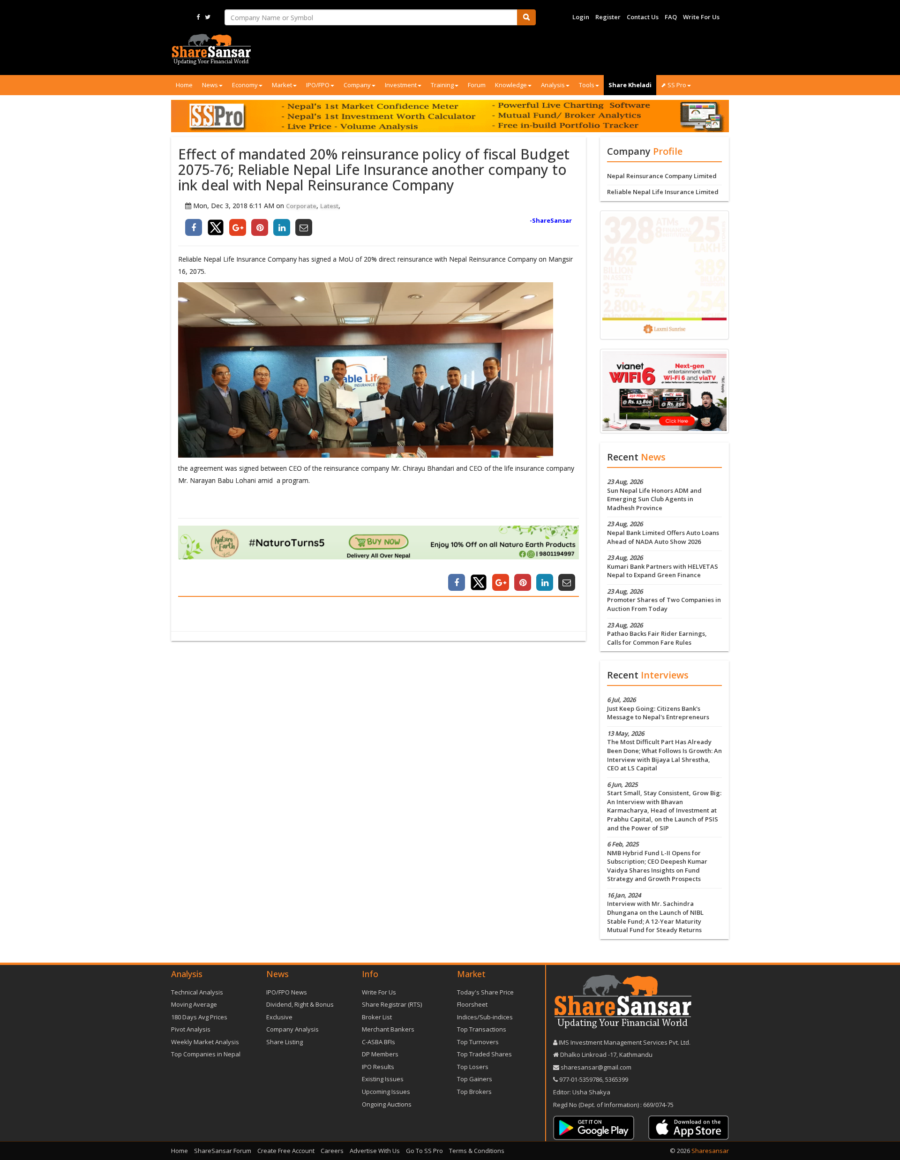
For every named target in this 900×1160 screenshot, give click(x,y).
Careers (332, 1150)
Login (580, 17)
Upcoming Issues (386, 1091)
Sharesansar (710, 1150)
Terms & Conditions (476, 1150)
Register (608, 17)
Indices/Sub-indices (485, 1017)
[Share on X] (215, 227)
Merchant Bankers (388, 1029)
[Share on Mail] (303, 227)
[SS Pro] (450, 116)
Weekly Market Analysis (205, 1042)
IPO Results (378, 1066)
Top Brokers (474, 1091)
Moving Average (194, 1004)
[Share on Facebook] (193, 227)
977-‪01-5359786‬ (580, 1079)
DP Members (380, 1054)
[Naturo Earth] (378, 543)
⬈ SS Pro (673, 85)
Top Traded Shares (484, 1054)
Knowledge (511, 85)
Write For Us (701, 17)
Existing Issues (383, 1079)
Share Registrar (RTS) (392, 1004)
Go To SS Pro (424, 1150)
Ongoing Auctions (387, 1104)
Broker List (377, 1017)
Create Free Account (286, 1150)
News (210, 85)
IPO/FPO (318, 85)
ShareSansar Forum (222, 1150)
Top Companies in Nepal (205, 1054)
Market (282, 85)
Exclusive (279, 1017)
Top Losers (472, 1066)
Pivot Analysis (190, 1029)
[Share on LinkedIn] (281, 227)
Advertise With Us (375, 1150)
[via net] (664, 390)
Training (442, 85)
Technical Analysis (197, 992)
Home (184, 85)
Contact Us (643, 17)
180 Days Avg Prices (199, 1017)
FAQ (671, 17)
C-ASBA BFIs (378, 1042)
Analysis (553, 85)
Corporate (301, 206)
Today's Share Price (485, 992)
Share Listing (284, 1042)
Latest (329, 206)
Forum (477, 85)
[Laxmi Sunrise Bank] (664, 274)
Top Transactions (481, 1029)
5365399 (616, 1079)
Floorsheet (472, 1004)
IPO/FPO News (286, 992)
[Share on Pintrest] (259, 227)
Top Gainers (474, 1079)
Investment (401, 85)
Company (357, 85)
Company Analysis (292, 1029)
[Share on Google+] (237, 227)
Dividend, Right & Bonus (300, 1004)
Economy (245, 85)
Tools (586, 85)
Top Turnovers (478, 1042)
